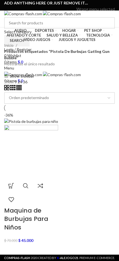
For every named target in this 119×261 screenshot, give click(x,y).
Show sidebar (22, 76)
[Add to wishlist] (11, 199)
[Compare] (40, 186)
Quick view (26, 186)
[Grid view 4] (19, 88)
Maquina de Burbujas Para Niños (26, 219)
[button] (11, 186)
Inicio (9, 45)
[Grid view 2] (7, 88)
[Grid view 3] (13, 88)
